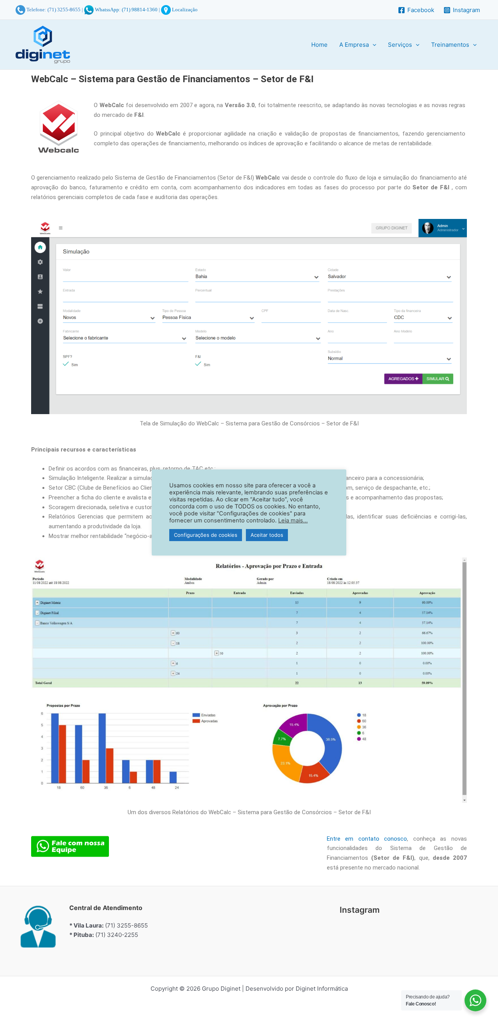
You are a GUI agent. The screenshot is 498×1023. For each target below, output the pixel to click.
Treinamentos (450, 44)
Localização (184, 9)
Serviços (400, 44)
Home (319, 44)
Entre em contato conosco (367, 838)
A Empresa (354, 44)
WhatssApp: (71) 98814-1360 (126, 9)
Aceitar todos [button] (267, 535)
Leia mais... (293, 520)
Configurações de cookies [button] (205, 535)
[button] (372, 44)
